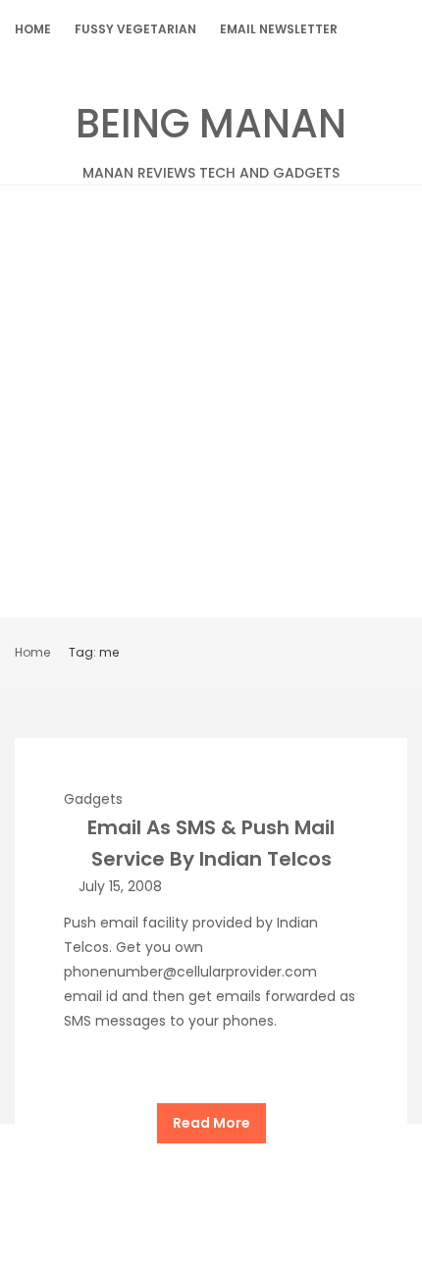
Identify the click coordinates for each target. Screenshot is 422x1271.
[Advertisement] (211, 406)
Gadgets (93, 799)
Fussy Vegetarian (135, 29)
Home (33, 29)
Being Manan (211, 139)
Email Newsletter (279, 29)
